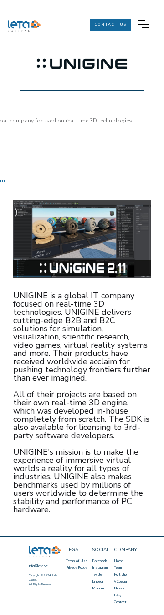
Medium (98, 588)
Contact (120, 601)
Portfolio (120, 574)
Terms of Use (76, 560)
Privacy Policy (76, 567)
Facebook (99, 560)
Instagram (100, 567)
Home (118, 560)
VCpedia (120, 581)
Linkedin (98, 581)
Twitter (97, 574)
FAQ (117, 595)
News (119, 588)
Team (118, 567)
